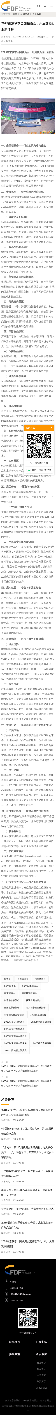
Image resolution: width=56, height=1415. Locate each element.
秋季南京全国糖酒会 (14, 1014)
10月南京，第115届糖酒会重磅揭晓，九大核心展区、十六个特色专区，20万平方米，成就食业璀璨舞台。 (27, 1152)
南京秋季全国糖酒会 (36, 1007)
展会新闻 (36, 14)
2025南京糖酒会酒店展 (15, 1036)
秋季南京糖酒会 (11, 1000)
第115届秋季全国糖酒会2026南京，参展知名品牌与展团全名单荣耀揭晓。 (27, 1112)
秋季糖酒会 (40, 979)
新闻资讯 (24, 14)
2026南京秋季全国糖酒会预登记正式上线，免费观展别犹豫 (27, 1244)
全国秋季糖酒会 (11, 1007)
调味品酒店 (41, 1387)
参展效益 (14, 1354)
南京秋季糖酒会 (29, 993)
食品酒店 (41, 1363)
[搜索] (39, 6)
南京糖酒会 (9, 993)
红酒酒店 (41, 1381)
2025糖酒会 (10, 986)
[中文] (45, 6)
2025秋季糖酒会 (30, 986)
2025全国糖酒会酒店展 (15, 1050)
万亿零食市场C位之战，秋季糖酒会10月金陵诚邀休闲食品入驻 (27, 1173)
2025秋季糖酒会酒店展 (15, 1043)
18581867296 (16, 1288)
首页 (15, 14)
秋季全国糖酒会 (33, 1000)
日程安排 (41, 1342)
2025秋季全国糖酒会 (14, 1022)
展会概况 (14, 1342)
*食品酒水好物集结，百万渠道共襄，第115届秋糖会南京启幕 (27, 1131)
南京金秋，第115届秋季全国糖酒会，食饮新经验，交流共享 (26, 1192)
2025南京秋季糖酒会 (14, 1029)
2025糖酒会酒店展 (42, 1043)
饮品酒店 (41, 1369)
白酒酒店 (41, 1375)
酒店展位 (41, 1354)
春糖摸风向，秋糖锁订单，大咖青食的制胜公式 (27, 1208)
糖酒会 (7, 979)
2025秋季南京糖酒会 (41, 1022)
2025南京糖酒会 (38, 1014)
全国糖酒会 (22, 979)
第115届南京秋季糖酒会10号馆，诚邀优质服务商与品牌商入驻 (27, 1225)
